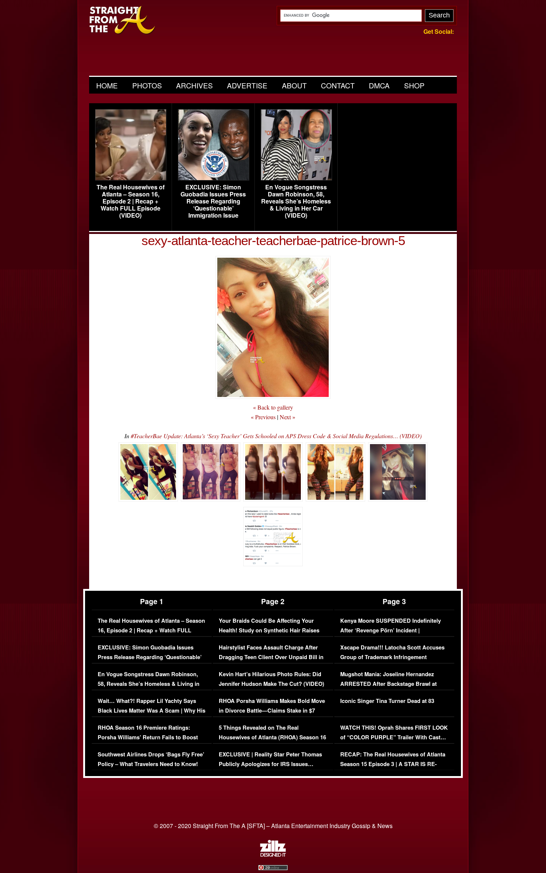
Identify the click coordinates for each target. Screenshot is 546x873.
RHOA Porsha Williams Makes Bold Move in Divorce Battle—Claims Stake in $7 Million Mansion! (272, 710)
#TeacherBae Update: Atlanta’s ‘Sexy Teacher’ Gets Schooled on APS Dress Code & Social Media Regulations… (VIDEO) (276, 436)
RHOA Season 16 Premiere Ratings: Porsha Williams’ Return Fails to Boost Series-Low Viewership (148, 737)
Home (107, 85)
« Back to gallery (273, 407)
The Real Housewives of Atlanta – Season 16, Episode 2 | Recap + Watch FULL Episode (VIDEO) (131, 201)
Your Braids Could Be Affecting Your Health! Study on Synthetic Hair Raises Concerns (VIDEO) (269, 630)
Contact (338, 85)
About (294, 85)
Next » (287, 417)
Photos (147, 85)
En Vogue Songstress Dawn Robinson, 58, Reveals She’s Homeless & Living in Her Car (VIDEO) (296, 201)
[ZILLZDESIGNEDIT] (273, 854)
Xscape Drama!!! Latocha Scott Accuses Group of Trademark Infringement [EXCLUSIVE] (392, 657)
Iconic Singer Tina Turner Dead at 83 (387, 701)
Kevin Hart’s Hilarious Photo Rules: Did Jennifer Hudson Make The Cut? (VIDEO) (271, 679)
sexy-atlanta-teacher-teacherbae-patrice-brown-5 (273, 240)
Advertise (247, 85)
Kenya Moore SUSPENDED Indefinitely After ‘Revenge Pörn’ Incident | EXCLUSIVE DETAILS (390, 630)
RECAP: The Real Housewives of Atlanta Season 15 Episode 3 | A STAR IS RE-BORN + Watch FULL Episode (392, 763)
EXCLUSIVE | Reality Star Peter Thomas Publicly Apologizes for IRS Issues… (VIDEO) (270, 763)
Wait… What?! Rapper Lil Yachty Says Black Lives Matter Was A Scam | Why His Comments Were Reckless (151, 710)
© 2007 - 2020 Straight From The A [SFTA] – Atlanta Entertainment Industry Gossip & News (273, 825)
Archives (194, 85)
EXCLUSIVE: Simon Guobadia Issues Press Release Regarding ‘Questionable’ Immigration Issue (213, 201)
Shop (414, 85)
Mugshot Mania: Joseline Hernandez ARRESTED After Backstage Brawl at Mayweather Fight (388, 683)
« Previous (263, 417)
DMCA (379, 85)
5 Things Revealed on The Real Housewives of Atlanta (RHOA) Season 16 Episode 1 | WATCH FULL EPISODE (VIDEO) (272, 742)
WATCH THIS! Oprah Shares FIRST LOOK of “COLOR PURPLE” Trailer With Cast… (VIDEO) (394, 737)
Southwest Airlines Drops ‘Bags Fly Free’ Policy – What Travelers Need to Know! (151, 759)
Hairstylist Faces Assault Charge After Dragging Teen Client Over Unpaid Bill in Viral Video (271, 657)
